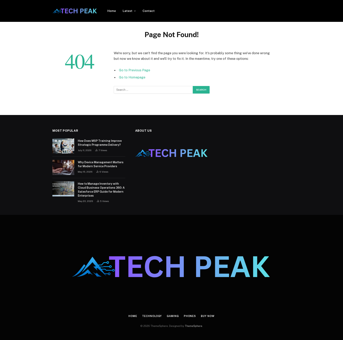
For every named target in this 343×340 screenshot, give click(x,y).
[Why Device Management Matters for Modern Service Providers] (63, 167)
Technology (152, 316)
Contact (149, 11)
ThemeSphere (193, 326)
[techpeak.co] (74, 11)
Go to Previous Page (134, 70)
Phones (190, 316)
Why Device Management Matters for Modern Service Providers (100, 164)
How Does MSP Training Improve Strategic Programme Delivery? (100, 142)
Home (111, 11)
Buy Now (207, 316)
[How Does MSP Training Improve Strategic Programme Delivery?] (63, 146)
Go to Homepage (132, 77)
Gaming (173, 316)
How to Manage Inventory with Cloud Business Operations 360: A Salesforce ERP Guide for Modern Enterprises (101, 189)
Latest (127, 11)
